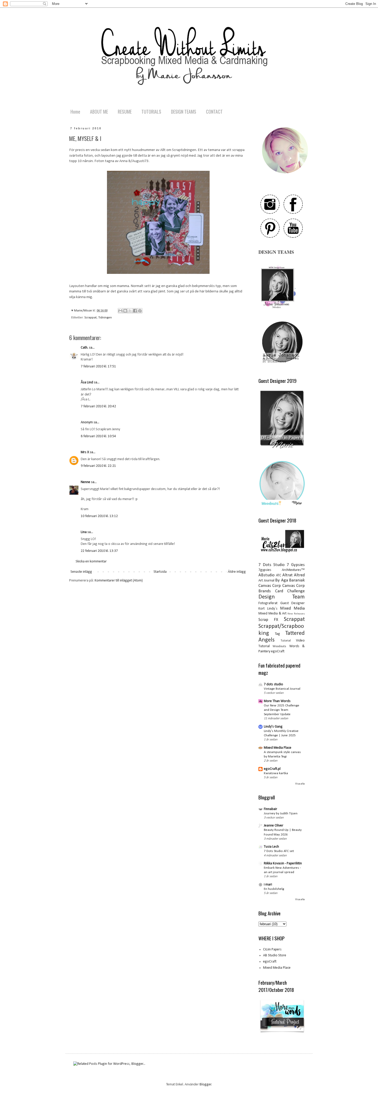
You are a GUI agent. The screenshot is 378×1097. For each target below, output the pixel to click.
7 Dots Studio (271, 565)
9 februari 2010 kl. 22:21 (98, 466)
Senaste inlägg (81, 572)
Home (75, 111)
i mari (268, 885)
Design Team (281, 597)
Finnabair (270, 809)
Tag (277, 634)
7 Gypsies (296, 565)
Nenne (85, 482)
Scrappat (90, 317)
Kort (261, 609)
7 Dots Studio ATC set (279, 851)
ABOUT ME (99, 111)
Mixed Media (292, 608)
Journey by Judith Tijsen (281, 813)
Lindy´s (272, 609)
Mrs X (85, 452)
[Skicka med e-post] (120, 310)
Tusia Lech (271, 847)
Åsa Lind (87, 382)
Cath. (84, 348)
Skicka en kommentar (91, 561)
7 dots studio (273, 684)
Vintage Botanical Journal (282, 688)
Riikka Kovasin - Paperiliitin (283, 863)
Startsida (160, 572)
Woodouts (279, 646)
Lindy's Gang (273, 727)
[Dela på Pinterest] (139, 310)
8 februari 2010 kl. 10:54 (98, 436)
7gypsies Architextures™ (281, 570)
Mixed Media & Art (272, 613)
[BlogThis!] (125, 310)
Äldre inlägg (237, 572)
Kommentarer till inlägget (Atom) (119, 581)
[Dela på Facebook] (135, 310)
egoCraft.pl (272, 769)
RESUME (125, 111)
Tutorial (286, 640)
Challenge (296, 591)
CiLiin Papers (272, 949)
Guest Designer (292, 603)
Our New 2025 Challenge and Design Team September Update (281, 710)
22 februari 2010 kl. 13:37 (99, 551)
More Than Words (277, 701)
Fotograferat (267, 603)
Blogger (205, 1084)
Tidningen (105, 317)
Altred (299, 575)
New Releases (296, 613)
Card (279, 591)
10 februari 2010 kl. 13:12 (99, 516)
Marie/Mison (83, 310)
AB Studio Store (274, 955)
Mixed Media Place (277, 748)
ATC (278, 575)
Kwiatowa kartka (276, 773)
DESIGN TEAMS (183, 111)
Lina (84, 532)
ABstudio (266, 575)
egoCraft (277, 651)
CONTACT (214, 111)
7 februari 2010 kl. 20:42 (98, 406)
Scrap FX (268, 620)
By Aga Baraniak (290, 580)
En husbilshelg (274, 889)
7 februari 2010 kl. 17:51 (98, 366)
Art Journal (266, 581)
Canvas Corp (269, 586)
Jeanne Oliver (273, 826)
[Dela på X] (130, 310)
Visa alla (300, 783)
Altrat (287, 575)
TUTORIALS (151, 111)
